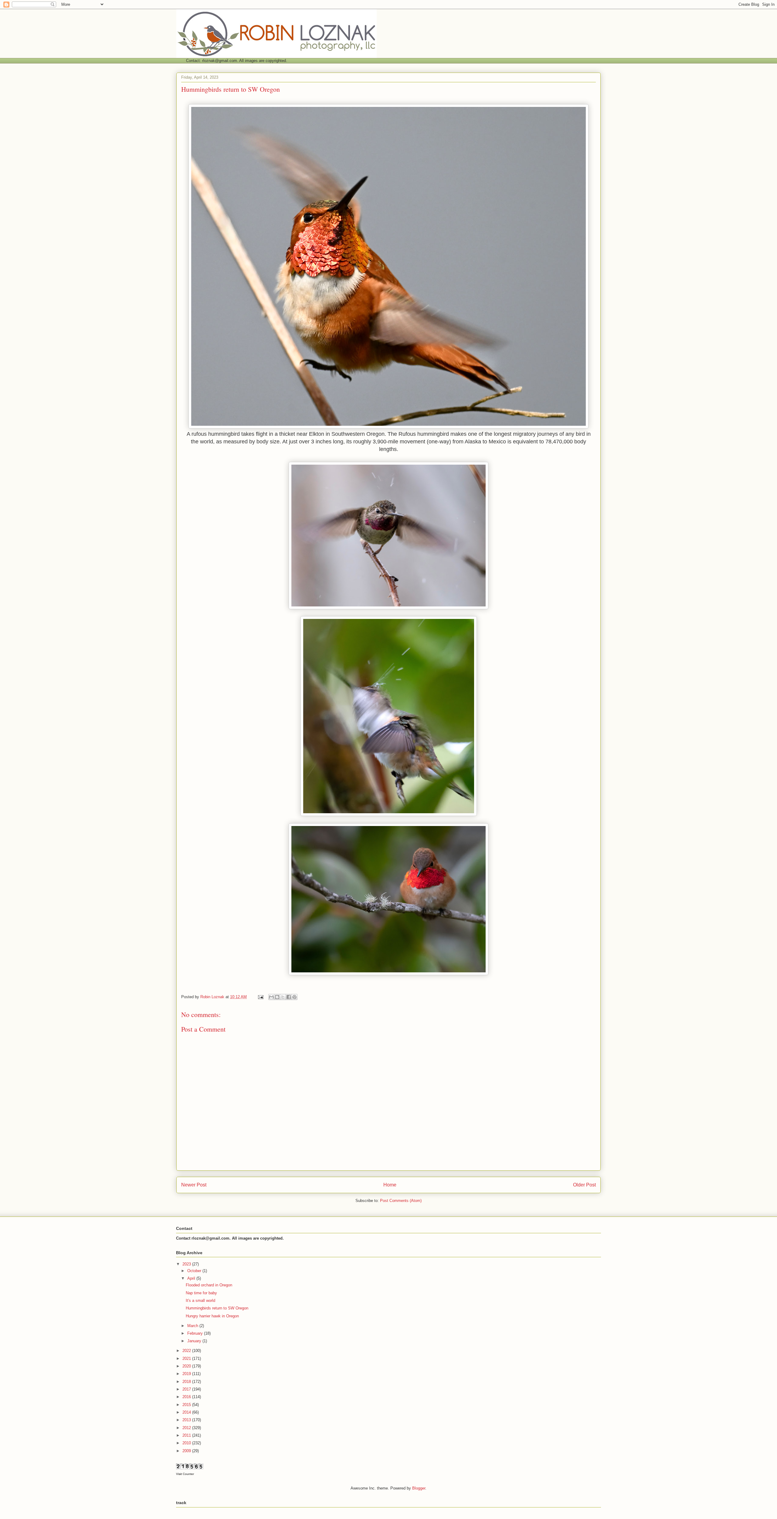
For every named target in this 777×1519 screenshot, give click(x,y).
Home (389, 1184)
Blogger (418, 1488)
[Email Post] (260, 997)
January (194, 1341)
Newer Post (193, 1184)
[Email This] (271, 997)
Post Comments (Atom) (401, 1200)
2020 (187, 1366)
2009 (187, 1451)
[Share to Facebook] (289, 997)
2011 (187, 1435)
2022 (187, 1350)
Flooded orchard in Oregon (209, 1285)
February (195, 1333)
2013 (187, 1420)
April (191, 1278)
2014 (187, 1412)
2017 (187, 1389)
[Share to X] (283, 997)
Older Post (584, 1184)
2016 (187, 1396)
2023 (187, 1264)
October (194, 1270)
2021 (187, 1358)
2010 (187, 1443)
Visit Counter (185, 1474)
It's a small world (200, 1300)
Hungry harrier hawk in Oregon (212, 1316)
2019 (187, 1373)
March (193, 1325)
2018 (187, 1381)
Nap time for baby (201, 1293)
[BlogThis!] (277, 997)
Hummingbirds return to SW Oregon (217, 1308)
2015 (187, 1404)
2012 (187, 1427)
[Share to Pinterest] (294, 997)
